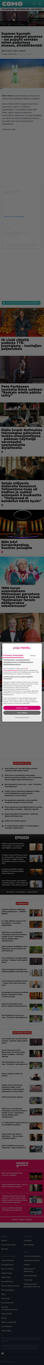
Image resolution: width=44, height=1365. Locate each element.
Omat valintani (22, 713)
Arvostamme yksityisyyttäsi (13, 655)
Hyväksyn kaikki (22, 708)
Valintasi (33, 655)
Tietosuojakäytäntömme (22, 717)
